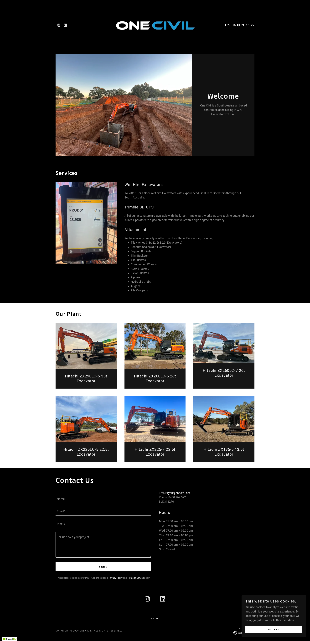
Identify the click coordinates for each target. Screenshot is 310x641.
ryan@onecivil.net (178, 493)
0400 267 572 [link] (243, 25)
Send (103, 566)
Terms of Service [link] (135, 578)
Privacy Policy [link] (116, 578)
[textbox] (103, 499)
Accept (274, 629)
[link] (59, 25)
